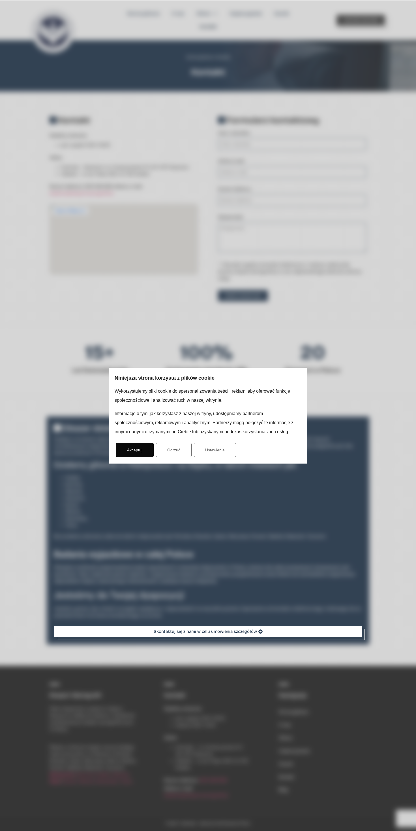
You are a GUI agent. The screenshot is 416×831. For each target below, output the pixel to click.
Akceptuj (134, 450)
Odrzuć (173, 450)
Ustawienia (215, 450)
